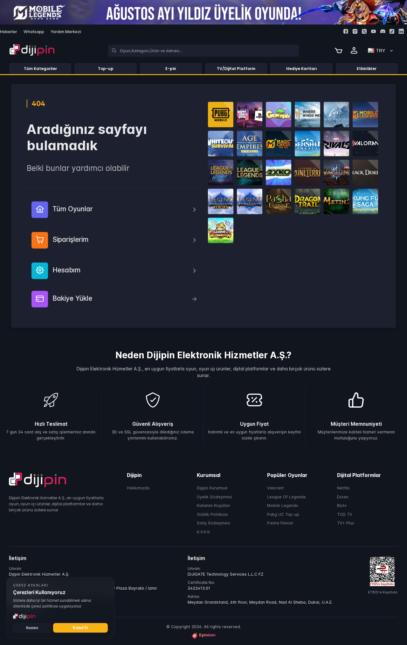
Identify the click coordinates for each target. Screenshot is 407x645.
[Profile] (354, 51)
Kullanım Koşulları (213, 505)
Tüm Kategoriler (40, 68)
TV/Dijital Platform (236, 68)
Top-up (106, 68)
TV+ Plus (345, 523)
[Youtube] (373, 31)
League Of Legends (286, 496)
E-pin (170, 68)
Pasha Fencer (280, 523)
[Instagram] (355, 31)
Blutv (342, 505)
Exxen (342, 496)
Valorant (275, 488)
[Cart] (338, 50)
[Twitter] (364, 31)
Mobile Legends (282, 505)
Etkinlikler (366, 68)
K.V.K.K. (204, 531)
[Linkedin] (401, 31)
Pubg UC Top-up (283, 514)
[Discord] (382, 31)
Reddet (32, 628)
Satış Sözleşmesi (213, 523)
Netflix (343, 488)
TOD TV (344, 514)
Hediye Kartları (301, 68)
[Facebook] (345, 31)
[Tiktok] (392, 31)
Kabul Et (80, 628)
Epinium (207, 635)
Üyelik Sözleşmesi (214, 496)
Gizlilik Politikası (212, 514)
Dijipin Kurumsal (212, 488)
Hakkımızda (138, 488)
